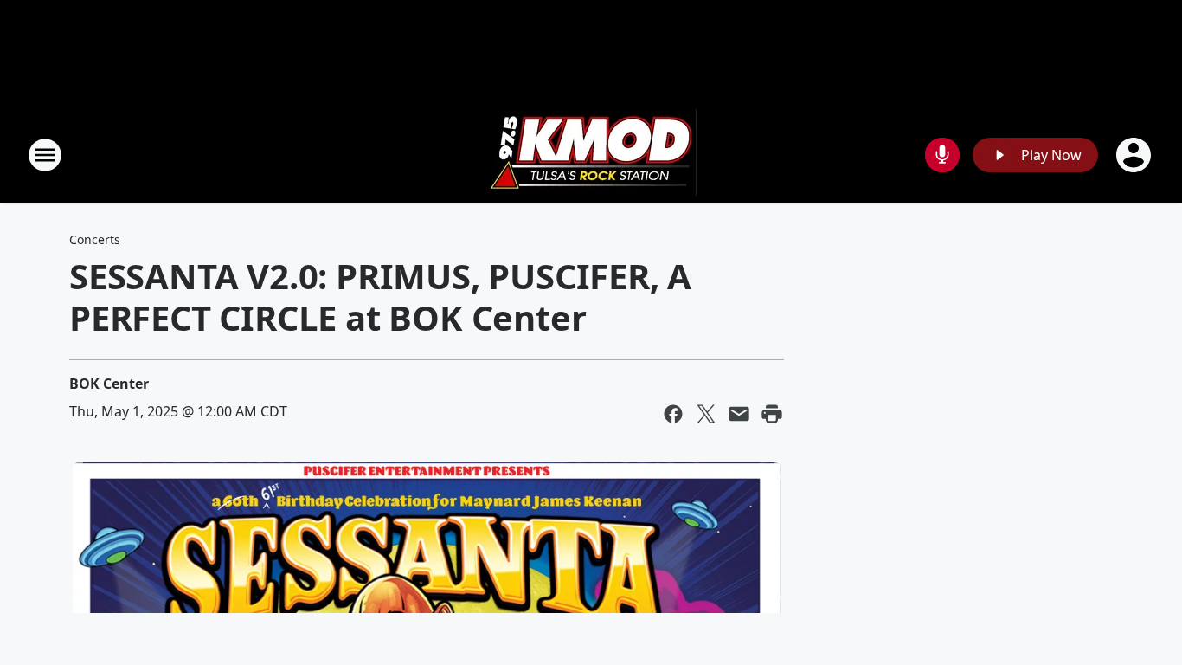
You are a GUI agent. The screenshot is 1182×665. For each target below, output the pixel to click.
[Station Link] (591, 154)
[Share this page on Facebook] (673, 414)
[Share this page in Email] (739, 414)
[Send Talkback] (942, 155)
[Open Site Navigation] (45, 155)
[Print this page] (772, 414)
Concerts (94, 239)
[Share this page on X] (706, 414)
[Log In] (1135, 155)
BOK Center (109, 383)
